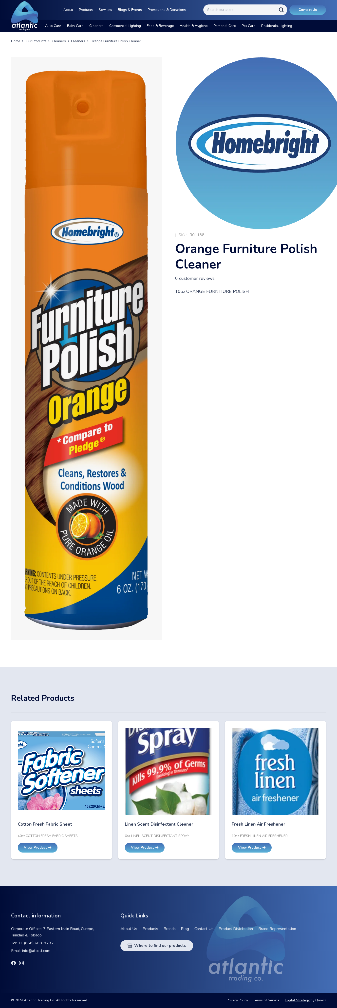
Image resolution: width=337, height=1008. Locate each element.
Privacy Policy (237, 1000)
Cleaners (59, 41)
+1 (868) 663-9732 (36, 943)
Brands (170, 929)
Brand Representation (277, 929)
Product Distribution (236, 929)
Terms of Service (266, 1000)
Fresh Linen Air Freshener (258, 824)
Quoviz (320, 1000)
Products (150, 929)
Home (15, 41)
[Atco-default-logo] (24, 16)
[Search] (281, 9)
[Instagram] (21, 963)
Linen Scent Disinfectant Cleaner (159, 824)
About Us (128, 929)
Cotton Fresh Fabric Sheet (45, 824)
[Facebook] (13, 963)
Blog (185, 929)
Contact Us (203, 929)
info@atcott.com (36, 950)
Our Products (36, 41)
